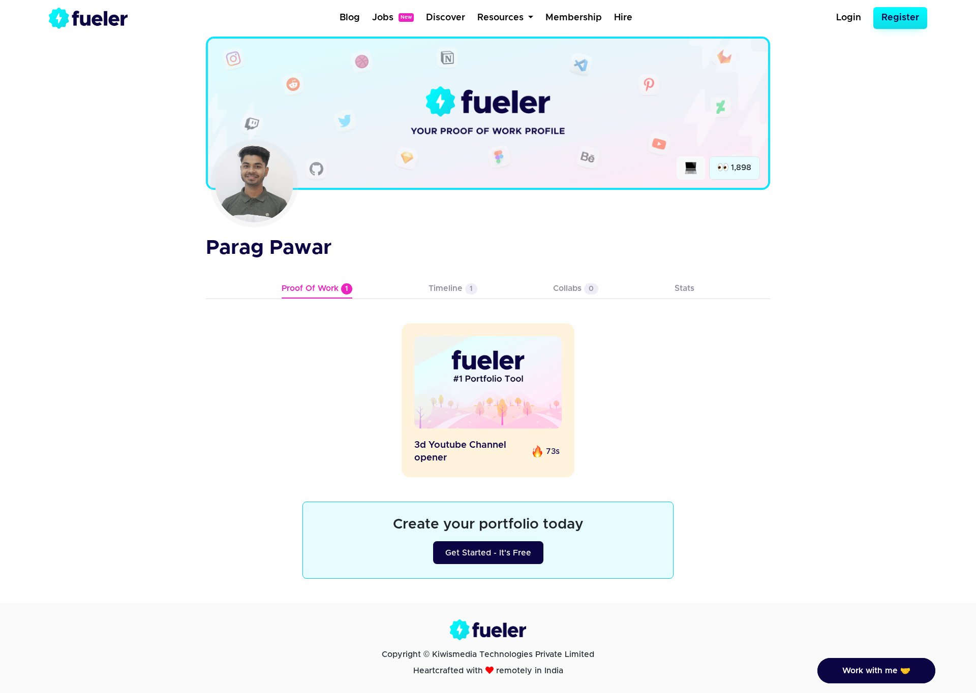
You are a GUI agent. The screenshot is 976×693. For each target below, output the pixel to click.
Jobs (392, 17)
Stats (684, 288)
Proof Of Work (315, 288)
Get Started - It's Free (488, 553)
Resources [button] (501, 17)
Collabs (573, 288)
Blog (350, 17)
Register (900, 17)
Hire (623, 17)
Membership (573, 17)
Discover (445, 17)
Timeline (451, 288)
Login (848, 17)
